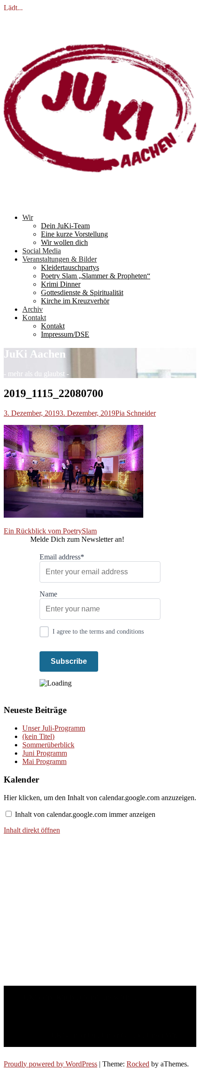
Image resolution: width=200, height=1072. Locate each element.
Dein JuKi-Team (65, 226)
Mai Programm (44, 761)
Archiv (32, 309)
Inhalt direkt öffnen (32, 830)
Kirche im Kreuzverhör (75, 301)
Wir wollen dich (64, 242)
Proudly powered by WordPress (50, 1064)
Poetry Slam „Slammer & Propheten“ (95, 276)
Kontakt (34, 317)
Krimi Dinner (60, 284)
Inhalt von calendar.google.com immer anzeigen (85, 814)
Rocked (138, 1064)
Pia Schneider (135, 413)
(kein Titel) (38, 736)
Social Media (41, 251)
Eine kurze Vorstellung (74, 234)
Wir (27, 217)
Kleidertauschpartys (70, 267)
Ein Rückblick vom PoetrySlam (50, 531)
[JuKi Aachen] (100, 201)
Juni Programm (44, 753)
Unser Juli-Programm (53, 728)
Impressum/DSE (65, 334)
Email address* (62, 557)
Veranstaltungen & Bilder (59, 259)
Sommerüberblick (48, 745)
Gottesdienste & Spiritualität (82, 292)
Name (48, 594)
